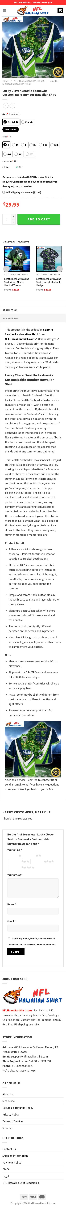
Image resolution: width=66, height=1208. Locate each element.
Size (5, 136)
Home (5, 80)
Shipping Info (11, 318)
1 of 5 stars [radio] (12, 855)
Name (11, 904)
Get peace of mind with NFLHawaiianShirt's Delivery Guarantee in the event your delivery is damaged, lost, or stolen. (29, 181)
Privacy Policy (10, 1114)
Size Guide (8, 1101)
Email (11, 921)
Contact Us (9, 1149)
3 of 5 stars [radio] (14, 861)
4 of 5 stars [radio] (37, 861)
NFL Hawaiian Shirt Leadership (20, 1183)
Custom (7, 161)
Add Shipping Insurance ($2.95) (23, 192)
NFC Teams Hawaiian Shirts (29, 80)
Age (5, 114)
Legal (5, 1176)
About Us (7, 1094)
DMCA (6, 1169)
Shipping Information (15, 1156)
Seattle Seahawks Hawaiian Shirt (30, 82)
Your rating (14, 849)
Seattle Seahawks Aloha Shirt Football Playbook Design (48, 282)
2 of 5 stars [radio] (29, 855)
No (20, 167)
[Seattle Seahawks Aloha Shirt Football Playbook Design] (49, 259)
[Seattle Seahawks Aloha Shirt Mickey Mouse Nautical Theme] (17, 259)
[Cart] (60, 11)
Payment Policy (11, 1162)
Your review (14, 874)
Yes (7, 167)
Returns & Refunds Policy (17, 1108)
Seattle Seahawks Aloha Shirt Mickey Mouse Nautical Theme (16, 282)
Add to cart (39, 219)
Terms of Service (12, 1121)
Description (10, 310)
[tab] (33, 310)
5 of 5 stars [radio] (14, 867)
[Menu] (4, 10)
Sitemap (7, 1128)
